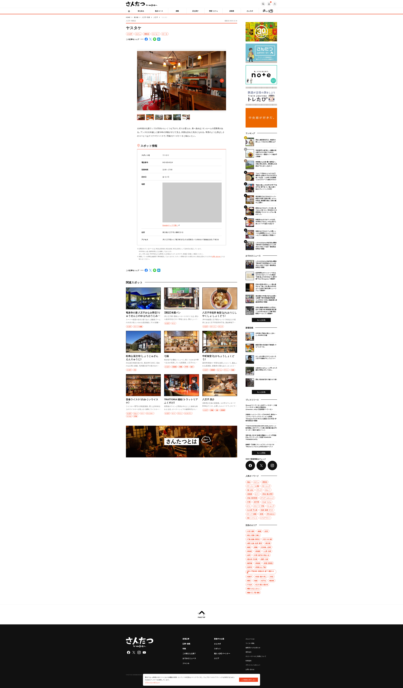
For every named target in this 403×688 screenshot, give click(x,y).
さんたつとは (250, 639)
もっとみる (261, 320)
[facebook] (128, 652)
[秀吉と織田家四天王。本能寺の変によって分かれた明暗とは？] (261, 142)
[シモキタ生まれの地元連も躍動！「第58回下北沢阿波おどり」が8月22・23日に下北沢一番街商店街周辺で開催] (261, 245)
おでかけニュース (189, 658)
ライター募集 (250, 643)
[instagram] (139, 652)
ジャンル (186, 663)
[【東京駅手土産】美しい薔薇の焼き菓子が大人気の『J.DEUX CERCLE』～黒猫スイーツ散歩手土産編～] (261, 153)
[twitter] (133, 652)
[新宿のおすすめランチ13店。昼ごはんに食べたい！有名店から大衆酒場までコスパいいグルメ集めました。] (261, 210)
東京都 (136, 17)
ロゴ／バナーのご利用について (256, 656)
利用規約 (248, 661)
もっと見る (261, 452)
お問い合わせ (216, 256)
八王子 (156, 17)
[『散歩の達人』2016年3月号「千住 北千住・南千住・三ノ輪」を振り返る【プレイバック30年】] (261, 187)
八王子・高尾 (146, 17)
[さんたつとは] (181, 441)
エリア (216, 658)
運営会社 (248, 652)
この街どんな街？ (189, 653)
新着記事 (186, 638)
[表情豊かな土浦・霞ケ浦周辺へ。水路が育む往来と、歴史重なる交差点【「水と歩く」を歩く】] (261, 164)
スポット (217, 648)
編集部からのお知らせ (253, 647)
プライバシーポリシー (253, 665)
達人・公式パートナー (222, 653)
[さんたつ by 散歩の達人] (141, 4)
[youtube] (144, 652)
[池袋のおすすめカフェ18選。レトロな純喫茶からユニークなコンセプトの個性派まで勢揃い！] (261, 233)
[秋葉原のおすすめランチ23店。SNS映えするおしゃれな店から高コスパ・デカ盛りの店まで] (261, 222)
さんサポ (217, 643)
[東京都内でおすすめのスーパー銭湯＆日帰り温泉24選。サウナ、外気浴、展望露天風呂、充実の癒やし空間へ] (261, 199)
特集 (184, 648)
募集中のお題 (219, 638)
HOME (128, 17)
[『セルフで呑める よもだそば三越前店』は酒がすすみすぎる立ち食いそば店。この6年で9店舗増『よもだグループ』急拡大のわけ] (261, 176)
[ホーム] (129, 11)
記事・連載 (186, 643)
